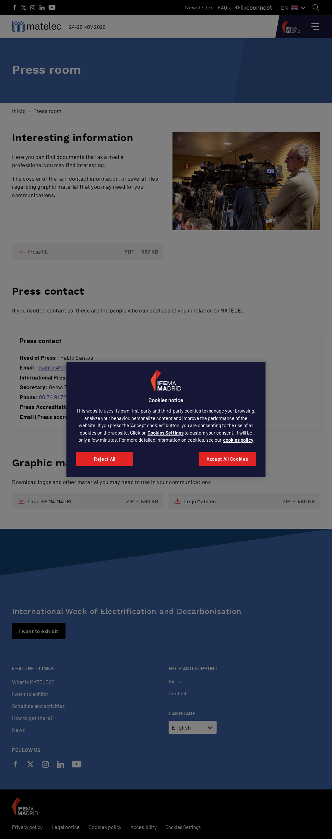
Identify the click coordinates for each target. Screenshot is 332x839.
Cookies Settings (166, 433)
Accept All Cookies (227, 459)
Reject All (104, 459)
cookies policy (238, 440)
